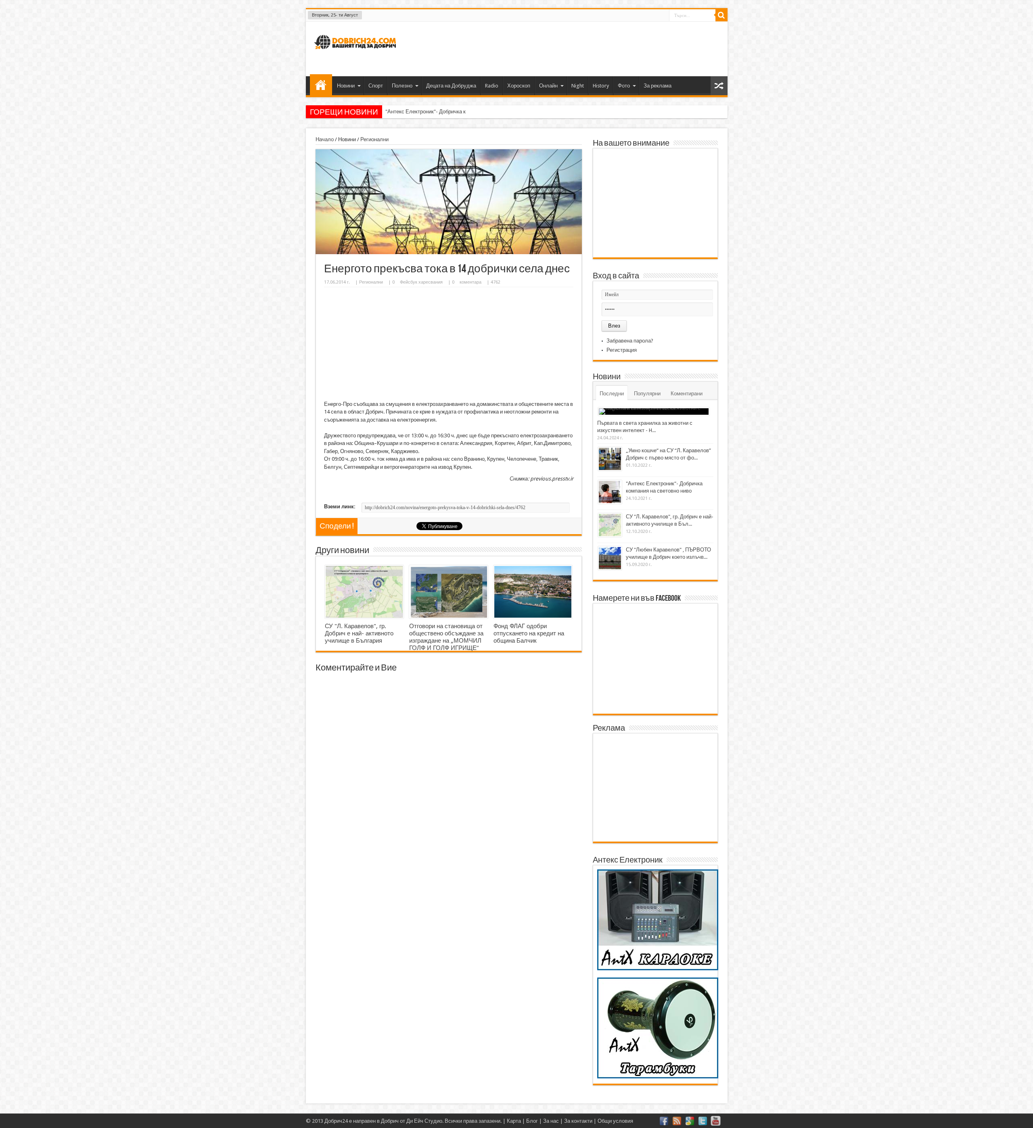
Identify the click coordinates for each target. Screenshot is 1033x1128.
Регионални (374, 139)
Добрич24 (336, 1121)
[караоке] (657, 968)
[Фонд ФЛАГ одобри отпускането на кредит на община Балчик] (532, 592)
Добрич (390, 1121)
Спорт (375, 86)
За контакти (578, 1121)
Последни (612, 394)
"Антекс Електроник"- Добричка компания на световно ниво (457, 112)
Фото (624, 86)
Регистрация (621, 350)
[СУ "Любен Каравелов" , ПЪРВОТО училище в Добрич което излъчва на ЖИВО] (610, 558)
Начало (321, 84)
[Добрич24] (356, 53)
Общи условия (615, 1121)
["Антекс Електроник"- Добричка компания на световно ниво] (610, 492)
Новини (346, 86)
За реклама (657, 86)
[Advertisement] (574, 48)
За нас (551, 1121)
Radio (491, 86)
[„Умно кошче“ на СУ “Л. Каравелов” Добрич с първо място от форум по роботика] (610, 459)
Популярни (647, 394)
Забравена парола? (629, 341)
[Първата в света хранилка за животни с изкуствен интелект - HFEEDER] (654, 411)
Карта (514, 1121)
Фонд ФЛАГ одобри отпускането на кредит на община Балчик (528, 633)
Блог (532, 1121)
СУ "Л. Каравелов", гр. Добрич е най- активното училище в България (359, 633)
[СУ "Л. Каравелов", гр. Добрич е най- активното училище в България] (364, 592)
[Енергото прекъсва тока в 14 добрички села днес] (449, 252)
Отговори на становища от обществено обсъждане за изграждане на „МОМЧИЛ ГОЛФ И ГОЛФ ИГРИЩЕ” (446, 637)
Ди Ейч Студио (424, 1121)
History (601, 86)
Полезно (402, 86)
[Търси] (721, 15)
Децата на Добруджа (451, 86)
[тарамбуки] (657, 1077)
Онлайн (548, 86)
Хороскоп (518, 86)
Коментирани (687, 394)
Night (577, 86)
